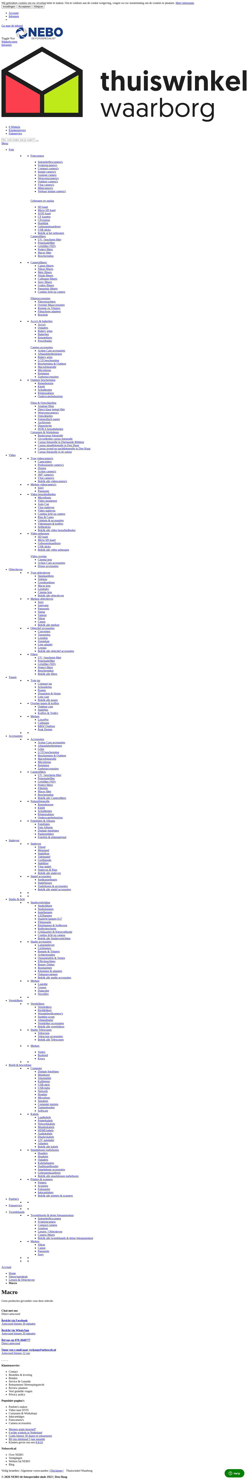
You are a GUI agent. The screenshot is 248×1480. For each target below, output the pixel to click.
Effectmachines (46, 961)
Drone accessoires (48, 566)
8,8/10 (39, 1442)
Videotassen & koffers (50, 523)
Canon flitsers (46, 265)
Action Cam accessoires (51, 350)
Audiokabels (45, 1133)
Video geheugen (40, 533)
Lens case (43, 696)
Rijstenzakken (46, 393)
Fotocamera (37, 155)
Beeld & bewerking (20, 1065)
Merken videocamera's (43, 484)
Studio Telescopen (41, 1029)
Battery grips (45, 331)
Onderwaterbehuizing (50, 396)
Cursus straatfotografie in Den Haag (58, 445)
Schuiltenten (45, 389)
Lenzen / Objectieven (50, 1231)
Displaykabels (46, 1136)
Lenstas (42, 647)
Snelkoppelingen (47, 879)
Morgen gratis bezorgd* (22, 1429)
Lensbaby (43, 589)
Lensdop (43, 637)
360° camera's (46, 474)
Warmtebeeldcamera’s (50, 1013)
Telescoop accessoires (50, 1036)
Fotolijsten (44, 824)
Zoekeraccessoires (48, 376)
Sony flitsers (45, 282)
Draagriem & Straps (49, 693)
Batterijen (43, 334)
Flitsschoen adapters (49, 311)
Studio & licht (17, 899)
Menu (4, 143)
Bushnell (43, 1055)
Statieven (14, 840)
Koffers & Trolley (48, 713)
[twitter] (4, 1359)
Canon (41, 621)
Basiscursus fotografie (50, 435)
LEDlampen (45, 915)
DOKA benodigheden (50, 429)
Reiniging (43, 373)
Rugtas (42, 690)
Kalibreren (44, 1081)
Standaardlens (46, 575)
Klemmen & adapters (50, 971)
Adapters (43, 1143)
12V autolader (46, 1140)
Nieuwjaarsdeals (18, 1276)
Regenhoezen (45, 383)
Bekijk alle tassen (48, 700)
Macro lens (44, 585)
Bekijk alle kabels (48, 1146)
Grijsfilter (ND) (47, 246)
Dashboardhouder (48, 1166)
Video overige (39, 556)
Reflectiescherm (47, 928)
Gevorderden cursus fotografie (55, 438)
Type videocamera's (42, 458)
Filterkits (43, 788)
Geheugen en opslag (42, 200)
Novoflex (43, 993)
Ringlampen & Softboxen (52, 925)
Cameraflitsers (39, 262)
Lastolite (43, 984)
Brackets (43, 314)
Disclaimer (56, 1470)
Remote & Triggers (49, 951)
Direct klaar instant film (51, 409)
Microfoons (44, 370)
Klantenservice (17, 130)
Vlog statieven (46, 507)
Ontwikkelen (45, 415)
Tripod (41, 846)
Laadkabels (44, 1117)
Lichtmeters (44, 948)
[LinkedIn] (7, 1359)
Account (14, 13)
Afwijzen (38, 6)
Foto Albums (45, 827)
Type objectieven (40, 572)
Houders (43, 1153)
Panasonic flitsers (48, 288)
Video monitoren (47, 500)
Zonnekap (43, 641)
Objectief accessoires (42, 628)
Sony (41, 487)
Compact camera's (48, 168)
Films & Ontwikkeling (43, 402)
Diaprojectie (45, 425)
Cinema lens (45, 559)
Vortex (41, 1051)
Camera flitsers (46, 1234)
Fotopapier (44, 1189)
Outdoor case (45, 706)
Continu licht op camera (51, 291)
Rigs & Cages (46, 517)
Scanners (43, 1185)
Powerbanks (45, 340)
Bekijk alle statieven (49, 873)
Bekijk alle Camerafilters (52, 798)
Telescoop (43, 1033)
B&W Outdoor (46, 726)
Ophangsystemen (48, 974)
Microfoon (44, 1097)
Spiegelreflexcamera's (50, 161)
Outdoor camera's (48, 181)
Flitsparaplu (44, 922)
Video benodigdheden (43, 494)
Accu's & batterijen (41, 321)
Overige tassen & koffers (45, 703)
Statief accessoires (41, 876)
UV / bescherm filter (49, 239)
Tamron (42, 615)
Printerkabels (45, 1120)
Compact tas (45, 683)
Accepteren (25, 6)
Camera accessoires (42, 347)
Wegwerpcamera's (48, 178)
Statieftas (43, 709)
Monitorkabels (46, 1127)
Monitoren (44, 1074)
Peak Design (45, 729)
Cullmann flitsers (47, 278)
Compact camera (47, 1225)
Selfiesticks (44, 526)
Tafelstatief (44, 856)
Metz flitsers (45, 272)
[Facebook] (1, 1359)
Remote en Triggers (49, 308)
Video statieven (46, 510)
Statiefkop (43, 853)
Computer (36, 1068)
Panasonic (43, 491)
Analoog (43, 1228)
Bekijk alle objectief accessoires (56, 651)
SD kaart (43, 206)
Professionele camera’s (51, 464)
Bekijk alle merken (48, 624)
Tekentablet (44, 1078)
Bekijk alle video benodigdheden (57, 530)
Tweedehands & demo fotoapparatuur (52, 1215)
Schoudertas (45, 686)
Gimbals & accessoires (51, 520)
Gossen (42, 987)
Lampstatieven (46, 944)
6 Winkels (14, 126)
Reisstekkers (45, 337)
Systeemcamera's (47, 165)
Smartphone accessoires (51, 1169)
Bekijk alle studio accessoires (54, 977)
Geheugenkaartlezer (49, 226)
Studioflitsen (45, 905)
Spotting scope (46, 1016)
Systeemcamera (47, 1221)
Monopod (43, 850)
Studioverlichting (40, 902)
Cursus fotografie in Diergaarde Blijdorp (61, 442)
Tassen (13, 677)
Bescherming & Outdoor (52, 363)
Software (43, 1110)
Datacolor (43, 990)
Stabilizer (43, 863)
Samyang (43, 605)
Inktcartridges (45, 1192)
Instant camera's (47, 171)
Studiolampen (46, 909)
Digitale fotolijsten (48, 830)
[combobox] (18, 140)
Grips (41, 749)
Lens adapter (45, 644)
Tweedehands (17, 1211)
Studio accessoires (41, 941)
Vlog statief (45, 866)
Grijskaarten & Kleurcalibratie (55, 931)
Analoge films (46, 406)
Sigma (41, 611)
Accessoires (15, 735)
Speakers (43, 1100)
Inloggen (14, 16)
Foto (11, 149)
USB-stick (44, 1084)
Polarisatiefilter (46, 242)
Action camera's (47, 471)
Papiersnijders (46, 833)
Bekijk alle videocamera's (52, 481)
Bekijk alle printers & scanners (55, 1195)
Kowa (41, 1058)
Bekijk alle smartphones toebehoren (58, 1176)
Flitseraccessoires (40, 298)
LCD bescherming (48, 360)
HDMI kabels (46, 1130)
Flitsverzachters (47, 301)
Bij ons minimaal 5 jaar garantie (27, 1439)
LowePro (43, 719)
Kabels (34, 1114)
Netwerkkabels (46, 1123)
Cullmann (43, 722)
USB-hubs (44, 1087)
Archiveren (44, 422)
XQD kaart (44, 213)
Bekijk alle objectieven (51, 595)
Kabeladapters (46, 1163)
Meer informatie (185, 3)
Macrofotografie (47, 366)
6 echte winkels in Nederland (25, 1432)
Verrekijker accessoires (51, 1023)
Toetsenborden (46, 1107)
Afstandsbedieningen (50, 353)
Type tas (35, 680)
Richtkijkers (45, 1010)
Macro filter (44, 252)
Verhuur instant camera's (52, 191)
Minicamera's (45, 188)
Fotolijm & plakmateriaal (52, 837)
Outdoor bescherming (43, 380)
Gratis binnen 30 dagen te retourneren (30, 1435)
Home (12, 1273)
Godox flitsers (46, 285)
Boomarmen (45, 967)
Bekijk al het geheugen (51, 233)
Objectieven (16, 569)
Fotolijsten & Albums (43, 820)
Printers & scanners (42, 1179)
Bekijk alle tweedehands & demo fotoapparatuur (65, 1238)
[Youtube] (3, 1359)
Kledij (41, 386)
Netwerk (43, 1091)
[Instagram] (6, 1359)
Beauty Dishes (46, 964)
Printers (42, 1182)
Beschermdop (46, 255)
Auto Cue (43, 504)
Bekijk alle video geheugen (53, 549)
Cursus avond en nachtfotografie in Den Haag (64, 448)
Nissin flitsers (45, 275)
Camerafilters (38, 236)
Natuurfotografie (40, 801)
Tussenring (44, 634)
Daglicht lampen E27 (50, 918)
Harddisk (43, 223)
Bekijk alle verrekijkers (51, 1026)
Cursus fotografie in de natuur (55, 451)
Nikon (41, 618)
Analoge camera (47, 175)
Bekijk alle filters (47, 673)
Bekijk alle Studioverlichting (54, 938)
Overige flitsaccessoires (51, 304)
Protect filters (45, 249)
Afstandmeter (45, 1020)
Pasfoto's (14, 1198)
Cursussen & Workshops (45, 432)
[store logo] (39, 38)
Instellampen (45, 912)
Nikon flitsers (45, 268)
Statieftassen (45, 882)
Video (12, 455)
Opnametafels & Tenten (51, 958)
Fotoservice (15, 133)
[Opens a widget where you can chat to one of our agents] (234, 1473)
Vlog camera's (46, 184)
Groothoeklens (46, 582)
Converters (44, 631)
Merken (35, 716)
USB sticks (44, 229)
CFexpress (44, 220)
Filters (34, 654)
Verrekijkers (16, 1000)
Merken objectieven (42, 598)
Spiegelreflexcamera (49, 1218)
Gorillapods (44, 860)
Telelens (42, 579)
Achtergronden (46, 954)
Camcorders (45, 461)
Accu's (42, 324)
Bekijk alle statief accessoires (54, 889)
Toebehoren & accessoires (53, 886)
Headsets (43, 1156)
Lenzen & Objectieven (22, 1279)
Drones (42, 468)
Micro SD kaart (47, 210)
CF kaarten (44, 216)
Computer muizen (48, 1104)
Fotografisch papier (49, 419)
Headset (42, 1094)
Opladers (43, 327)
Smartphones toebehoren (45, 1149)
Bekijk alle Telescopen (51, 1039)
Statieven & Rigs (47, 869)
